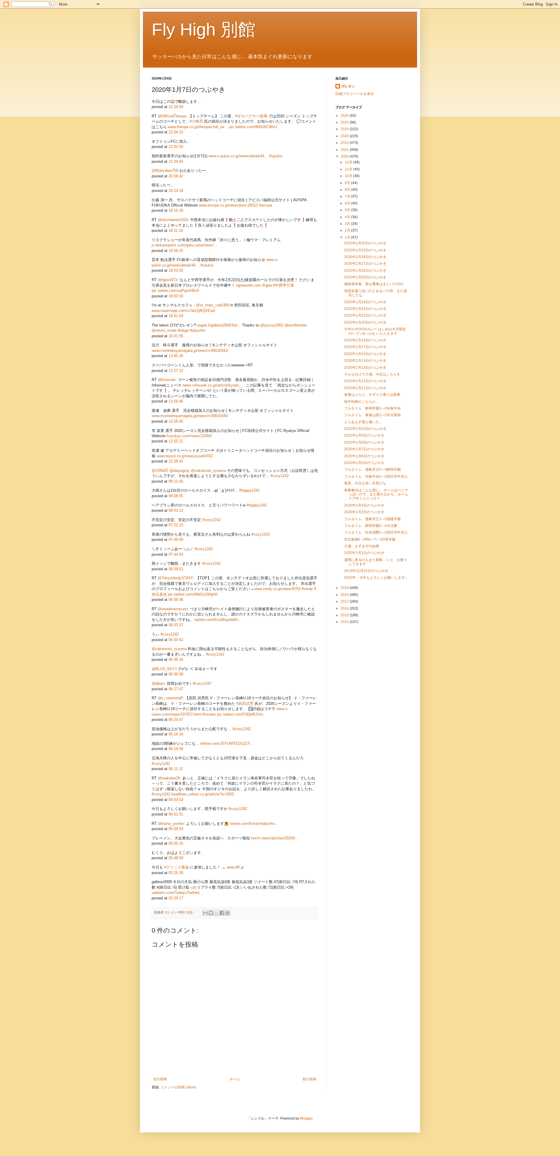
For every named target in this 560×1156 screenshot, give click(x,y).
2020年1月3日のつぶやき (364, 505)
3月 (348, 224)
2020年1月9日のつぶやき (364, 435)
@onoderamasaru (173, 609)
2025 (345, 122)
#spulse (275, 156)
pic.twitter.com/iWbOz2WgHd (192, 594)
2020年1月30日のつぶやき (365, 243)
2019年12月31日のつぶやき (366, 571)
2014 (345, 622)
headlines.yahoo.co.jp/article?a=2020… (204, 794)
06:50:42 (176, 640)
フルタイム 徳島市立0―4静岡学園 (372, 469)
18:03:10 (176, 296)
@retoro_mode (164, 330)
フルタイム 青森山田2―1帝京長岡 (372, 415)
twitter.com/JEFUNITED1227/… (227, 743)
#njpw (267, 285)
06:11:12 (176, 769)
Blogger (306, 1118)
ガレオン (348, 86)
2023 (345, 136)
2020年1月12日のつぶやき (365, 381)
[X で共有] (216, 913)
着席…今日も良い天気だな (365, 483)
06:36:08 (176, 674)
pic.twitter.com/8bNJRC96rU (253, 127)
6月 (348, 203)
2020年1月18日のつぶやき (365, 340)
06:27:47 (176, 689)
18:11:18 (176, 230)
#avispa (265, 205)
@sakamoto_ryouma (208, 470)
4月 (348, 217)
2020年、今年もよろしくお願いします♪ (375, 578)
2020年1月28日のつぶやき (365, 257)
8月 (348, 190)
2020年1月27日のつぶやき (365, 264)
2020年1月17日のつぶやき (365, 347)
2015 (345, 615)
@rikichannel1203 (173, 220)
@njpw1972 (167, 280)
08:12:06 (176, 481)
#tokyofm (197, 330)
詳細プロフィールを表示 (354, 94)
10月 (349, 176)
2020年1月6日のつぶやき (364, 456)
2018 (345, 595)
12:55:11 (176, 441)
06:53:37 (176, 625)
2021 (345, 150)
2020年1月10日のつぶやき (365, 429)
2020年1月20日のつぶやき (365, 322)
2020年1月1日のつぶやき (364, 553)
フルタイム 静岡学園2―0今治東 (370, 526)
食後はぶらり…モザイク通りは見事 (372, 395)
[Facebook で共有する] (222, 913)
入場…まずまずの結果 (361, 546)
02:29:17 (176, 898)
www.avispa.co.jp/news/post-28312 (228, 205)
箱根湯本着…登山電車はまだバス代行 (374, 284)
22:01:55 (176, 146)
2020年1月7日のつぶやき (364, 449)
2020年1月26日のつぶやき (365, 271)
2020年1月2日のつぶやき (364, 512)
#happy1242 (249, 490)
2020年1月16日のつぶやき (365, 354)
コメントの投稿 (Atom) (178, 1087)
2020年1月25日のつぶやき (365, 277)
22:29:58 (176, 107)
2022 (345, 143)
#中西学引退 (283, 285)
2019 (345, 588)
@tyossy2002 (272, 325)
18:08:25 (176, 250)
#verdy (307, 589)
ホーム (235, 1079)
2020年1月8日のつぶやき (364, 442)
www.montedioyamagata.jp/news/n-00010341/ (190, 350)
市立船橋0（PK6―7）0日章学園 (370, 539)
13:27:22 (176, 370)
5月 (348, 210)
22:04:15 (176, 132)
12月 (349, 162)
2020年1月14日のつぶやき (365, 361)
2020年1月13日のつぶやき (365, 368)
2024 (345, 129)
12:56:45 (176, 421)
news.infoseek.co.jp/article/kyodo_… (214, 385)
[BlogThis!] (211, 913)
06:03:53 (176, 799)
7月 (348, 196)
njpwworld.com (248, 285)
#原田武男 (244, 703)
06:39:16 (176, 659)
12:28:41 (176, 461)
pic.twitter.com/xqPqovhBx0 (175, 290)
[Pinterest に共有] (227, 913)
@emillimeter (296, 325)
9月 (348, 183)
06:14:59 (176, 748)
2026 (345, 116)
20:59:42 (176, 176)
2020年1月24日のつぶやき (365, 302)
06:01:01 (176, 814)
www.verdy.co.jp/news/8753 (277, 589)
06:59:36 (176, 599)
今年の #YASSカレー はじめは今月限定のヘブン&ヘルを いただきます (375, 331)
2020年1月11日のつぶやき (365, 388)
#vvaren (209, 714)
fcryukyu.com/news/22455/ (189, 436)
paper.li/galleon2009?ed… (219, 325)
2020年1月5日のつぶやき (364, 463)
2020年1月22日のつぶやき (365, 315)
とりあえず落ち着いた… (363, 422)
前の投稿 (309, 1079)
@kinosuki (167, 379)
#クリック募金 (176, 867)
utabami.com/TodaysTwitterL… (178, 892)
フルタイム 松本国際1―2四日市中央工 (376, 532)
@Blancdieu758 (165, 170)
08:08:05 (176, 496)
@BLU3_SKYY (164, 669)
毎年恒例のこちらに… (361, 402)
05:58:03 (176, 829)
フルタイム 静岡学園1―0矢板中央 (372, 408)
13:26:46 (176, 401)
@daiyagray (179, 470)
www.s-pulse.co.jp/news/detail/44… (238, 156)
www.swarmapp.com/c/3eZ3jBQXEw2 (183, 310)
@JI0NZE (160, 470)
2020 (345, 156)
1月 (348, 237)
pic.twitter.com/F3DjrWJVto (240, 714)
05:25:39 (176, 873)
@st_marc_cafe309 (212, 305)
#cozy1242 (279, 476)
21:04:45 (176, 161)
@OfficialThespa (172, 116)
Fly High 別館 (204, 29)
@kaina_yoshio (171, 823)
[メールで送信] (205, 913)
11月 (349, 169)
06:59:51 (176, 569)
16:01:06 (176, 336)
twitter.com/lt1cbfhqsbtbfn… (218, 619)
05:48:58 (176, 858)
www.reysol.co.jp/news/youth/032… (186, 456)
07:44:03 (176, 554)
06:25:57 (176, 719)
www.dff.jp (235, 867)
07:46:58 (176, 539)
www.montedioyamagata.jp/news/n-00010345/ (190, 416)
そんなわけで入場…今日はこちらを (372, 374)
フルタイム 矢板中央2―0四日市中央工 (376, 476)
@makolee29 (169, 778)
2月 (348, 230)
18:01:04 (176, 316)
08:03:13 (176, 510)
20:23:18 (176, 190)
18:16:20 (176, 210)
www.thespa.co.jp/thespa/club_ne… (198, 127)
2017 (345, 601)
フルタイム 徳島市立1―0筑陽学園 (372, 519)
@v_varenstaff (170, 698)
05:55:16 (176, 843)
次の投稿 (160, 1079)
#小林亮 (196, 121)
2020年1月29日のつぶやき (365, 250)
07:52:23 (176, 525)
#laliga (183, 330)
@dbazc (159, 683)
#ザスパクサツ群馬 (251, 116)
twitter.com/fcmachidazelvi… (254, 823)
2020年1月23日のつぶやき (365, 309)
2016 (345, 608)
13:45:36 (176, 356)
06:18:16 (176, 734)
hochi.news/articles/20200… (275, 838)
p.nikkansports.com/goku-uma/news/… (185, 245)
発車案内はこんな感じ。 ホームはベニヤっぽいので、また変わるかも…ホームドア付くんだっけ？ (376, 494)
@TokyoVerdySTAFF (175, 578)
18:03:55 (176, 270)
